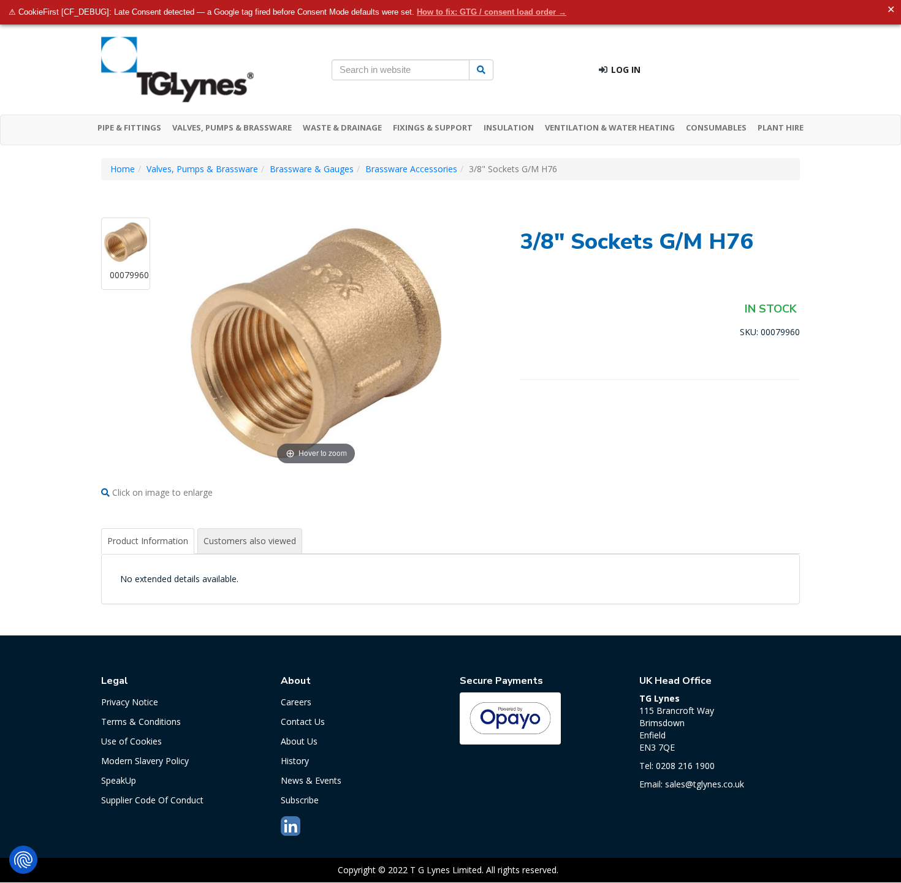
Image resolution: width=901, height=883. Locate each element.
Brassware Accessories (411, 169)
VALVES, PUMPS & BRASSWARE (232, 127)
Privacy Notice (129, 702)
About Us (299, 741)
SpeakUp (118, 780)
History (295, 761)
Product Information (147, 541)
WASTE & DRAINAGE (342, 127)
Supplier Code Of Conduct (152, 800)
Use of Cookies (131, 741)
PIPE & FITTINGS (129, 127)
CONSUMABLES (716, 127)
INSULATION (509, 127)
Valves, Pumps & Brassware (202, 169)
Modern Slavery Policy (145, 761)
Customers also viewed (249, 541)
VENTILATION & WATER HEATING (610, 127)
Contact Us (303, 721)
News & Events (311, 780)
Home (122, 169)
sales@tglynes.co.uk (704, 784)
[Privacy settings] (23, 860)
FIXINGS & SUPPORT (433, 127)
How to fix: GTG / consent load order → (491, 12)
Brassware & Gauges (312, 169)
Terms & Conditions (141, 721)
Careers (296, 702)
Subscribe (300, 800)
